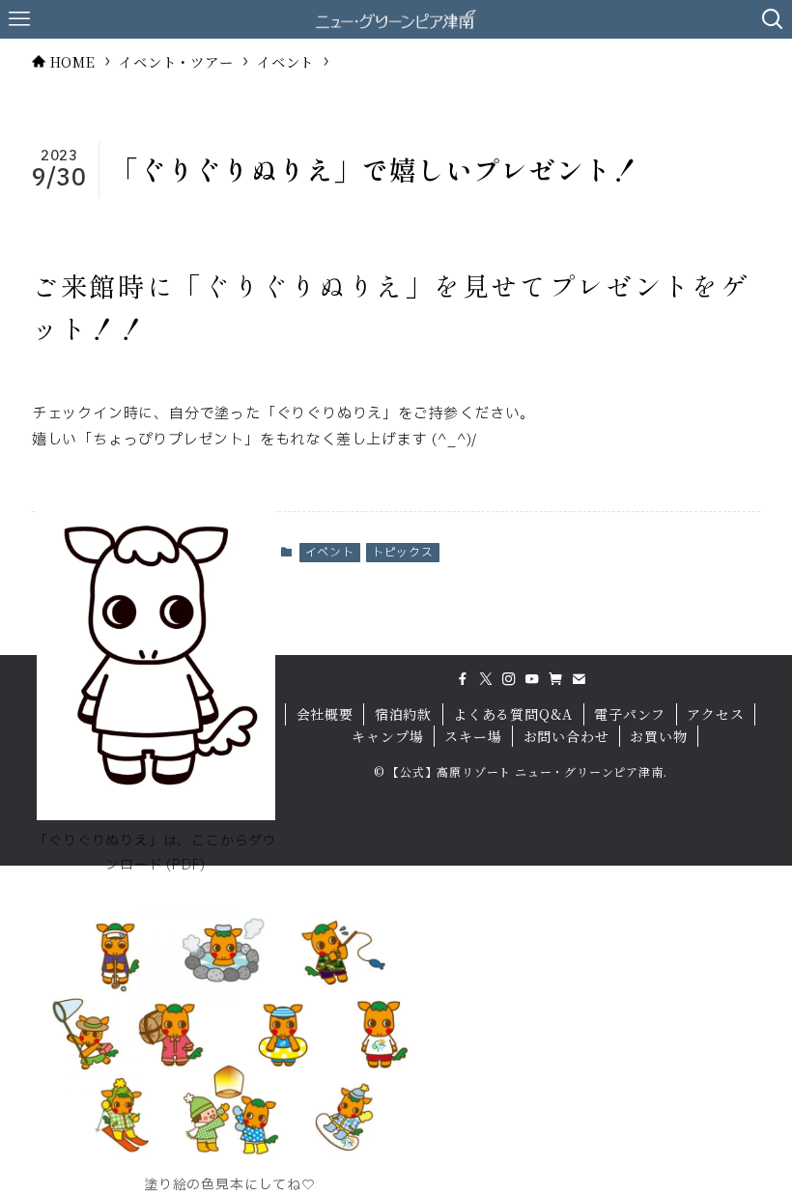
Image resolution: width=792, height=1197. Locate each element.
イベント (329, 552)
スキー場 (472, 736)
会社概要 (325, 714)
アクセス (715, 714)
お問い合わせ (566, 736)
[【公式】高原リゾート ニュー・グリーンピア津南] (396, 19)
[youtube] (532, 679)
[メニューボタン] (19, 19)
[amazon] (555, 679)
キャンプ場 (387, 736)
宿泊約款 (403, 714)
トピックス (403, 552)
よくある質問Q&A (513, 714)
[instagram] (509, 679)
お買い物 (658, 736)
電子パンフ (629, 714)
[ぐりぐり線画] (156, 816)
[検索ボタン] (772, 19)
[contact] (578, 679)
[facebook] (462, 679)
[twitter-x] (486, 679)
